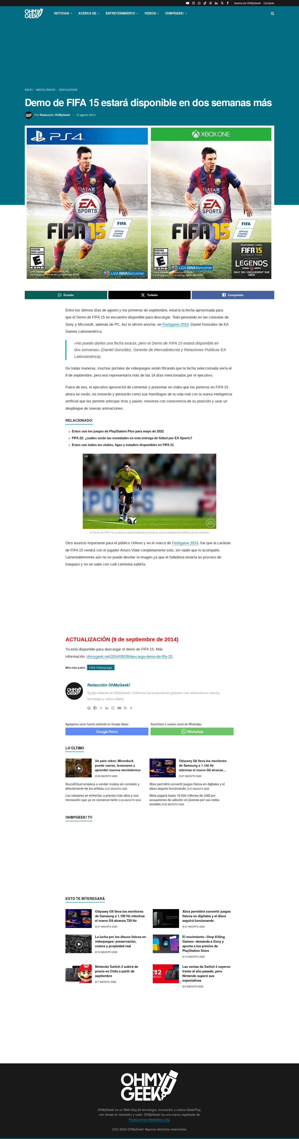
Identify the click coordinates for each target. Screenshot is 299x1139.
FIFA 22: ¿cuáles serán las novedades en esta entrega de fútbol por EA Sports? (132, 438)
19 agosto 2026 (107, 952)
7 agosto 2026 (106, 981)
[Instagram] (112, 708)
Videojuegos (68, 89)
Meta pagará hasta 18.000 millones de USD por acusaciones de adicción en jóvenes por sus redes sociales (184, 799)
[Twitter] (101, 708)
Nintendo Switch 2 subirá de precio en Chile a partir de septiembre (116, 971)
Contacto (269, 3)
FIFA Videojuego (100, 667)
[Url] (88, 708)
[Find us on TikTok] (205, 3)
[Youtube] (119, 708)
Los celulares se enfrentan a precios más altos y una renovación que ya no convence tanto (102, 797)
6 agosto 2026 (193, 986)
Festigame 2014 (175, 324)
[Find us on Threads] (210, 3)
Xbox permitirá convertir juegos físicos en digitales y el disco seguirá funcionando (187, 786)
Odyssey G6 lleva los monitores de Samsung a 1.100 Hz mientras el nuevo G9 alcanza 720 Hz (203, 765)
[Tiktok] (131, 708)
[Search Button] (272, 13)
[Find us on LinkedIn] (216, 3)
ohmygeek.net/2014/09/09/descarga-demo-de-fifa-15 (129, 656)
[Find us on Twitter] (222, 3)
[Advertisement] (149, 54)
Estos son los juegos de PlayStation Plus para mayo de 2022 (118, 431)
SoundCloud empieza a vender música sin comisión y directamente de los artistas (102, 786)
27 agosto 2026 (191, 776)
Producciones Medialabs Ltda (149, 1119)
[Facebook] (95, 708)
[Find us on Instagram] (193, 3)
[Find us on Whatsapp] (199, 3)
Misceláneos (45, 89)
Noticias (61, 13)
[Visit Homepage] (34, 13)
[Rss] (125, 708)
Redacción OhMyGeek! (55, 115)
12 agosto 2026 (194, 956)
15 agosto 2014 (85, 115)
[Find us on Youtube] (187, 3)
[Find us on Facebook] (228, 3)
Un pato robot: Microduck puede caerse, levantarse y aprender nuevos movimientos (118, 765)
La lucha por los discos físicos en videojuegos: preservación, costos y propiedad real (120, 941)
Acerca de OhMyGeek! (247, 3)
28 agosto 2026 (107, 776)
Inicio (29, 89)
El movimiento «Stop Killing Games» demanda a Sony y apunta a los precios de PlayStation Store (203, 943)
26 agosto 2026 (131, 800)
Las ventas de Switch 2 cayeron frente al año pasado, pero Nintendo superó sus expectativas (206, 973)
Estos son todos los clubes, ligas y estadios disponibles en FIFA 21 (123, 445)
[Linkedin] (106, 708)
